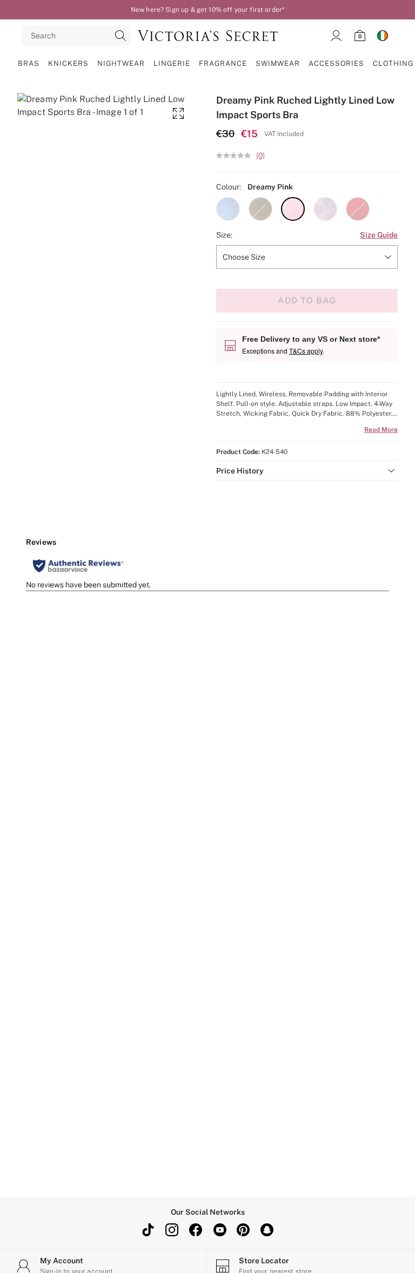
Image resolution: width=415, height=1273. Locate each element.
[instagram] (172, 1230)
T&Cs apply (306, 350)
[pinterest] (243, 1230)
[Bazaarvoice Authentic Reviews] (78, 566)
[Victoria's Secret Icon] (208, 35)
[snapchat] (267, 1230)
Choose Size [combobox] (244, 257)
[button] (228, 209)
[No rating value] (236, 155)
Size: (224, 235)
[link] (336, 36)
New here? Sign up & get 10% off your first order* (207, 9)
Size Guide (379, 235)
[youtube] (219, 1230)
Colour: (228, 186)
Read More (381, 430)
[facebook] (196, 1230)
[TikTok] (148, 1230)
